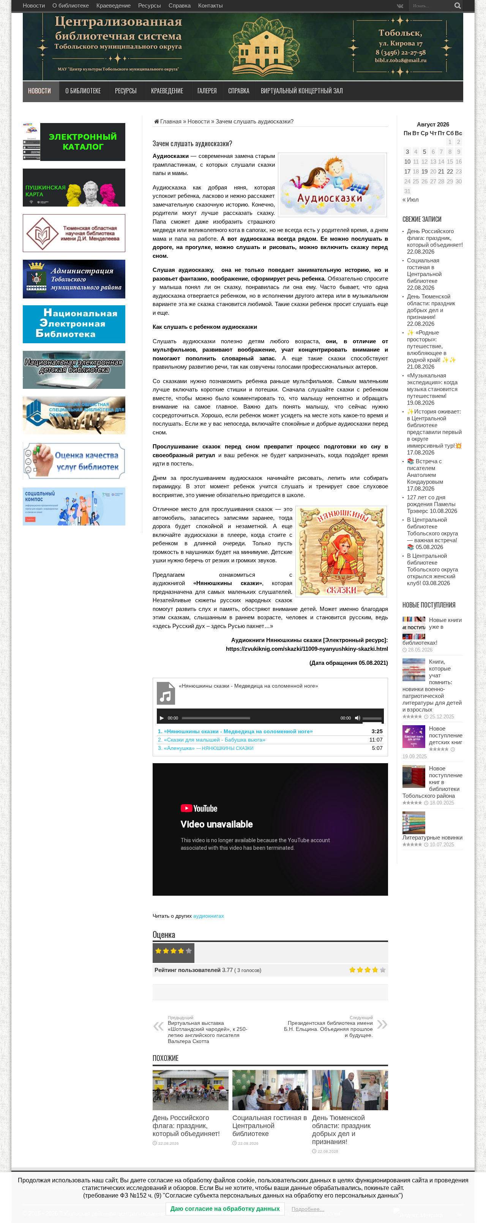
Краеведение (113, 5)
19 (424, 171)
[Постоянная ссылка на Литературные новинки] (413, 832)
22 (450, 171)
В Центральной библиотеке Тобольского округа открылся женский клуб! (432, 569)
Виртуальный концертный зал (302, 90)
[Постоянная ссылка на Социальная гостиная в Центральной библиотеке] (270, 1108)
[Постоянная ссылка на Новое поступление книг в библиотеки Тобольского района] (413, 786)
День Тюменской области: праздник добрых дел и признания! (341, 1130)
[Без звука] (358, 718)
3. (206, 748)
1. (235, 731)
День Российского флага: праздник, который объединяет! (186, 1126)
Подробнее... (308, 1209)
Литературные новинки (432, 837)
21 (441, 171)
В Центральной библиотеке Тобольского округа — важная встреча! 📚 (432, 533)
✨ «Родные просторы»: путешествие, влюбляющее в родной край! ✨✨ (431, 346)
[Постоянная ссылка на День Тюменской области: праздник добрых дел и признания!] (350, 1108)
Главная (170, 121)
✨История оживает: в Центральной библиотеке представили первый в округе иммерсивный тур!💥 (434, 428)
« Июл (410, 199)
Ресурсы (149, 5)
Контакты (210, 5)
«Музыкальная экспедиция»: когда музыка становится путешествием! (432, 385)
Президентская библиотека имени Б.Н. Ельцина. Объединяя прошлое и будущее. (328, 1026)
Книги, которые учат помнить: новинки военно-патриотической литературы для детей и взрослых (432, 685)
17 (407, 171)
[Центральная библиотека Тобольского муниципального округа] (114, 62)
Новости (34, 5)
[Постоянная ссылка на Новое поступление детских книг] (413, 746)
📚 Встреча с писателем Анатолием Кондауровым (425, 471)
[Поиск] (457, 5)
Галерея (207, 90)
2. (211, 740)
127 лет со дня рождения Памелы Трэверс (431, 504)
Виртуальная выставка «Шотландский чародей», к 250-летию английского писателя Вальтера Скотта (208, 1029)
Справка (180, 5)
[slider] (373, 719)
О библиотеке (70, 5)
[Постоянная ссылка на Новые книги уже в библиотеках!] (413, 637)
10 (407, 161)
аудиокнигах (208, 916)
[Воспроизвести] (162, 718)
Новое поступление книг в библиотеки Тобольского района (432, 782)
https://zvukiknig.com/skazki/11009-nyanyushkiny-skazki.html (307, 648)
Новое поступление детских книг (445, 735)
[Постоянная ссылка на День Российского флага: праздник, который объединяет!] (191, 1108)
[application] (270, 716)
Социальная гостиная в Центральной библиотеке (269, 1126)
